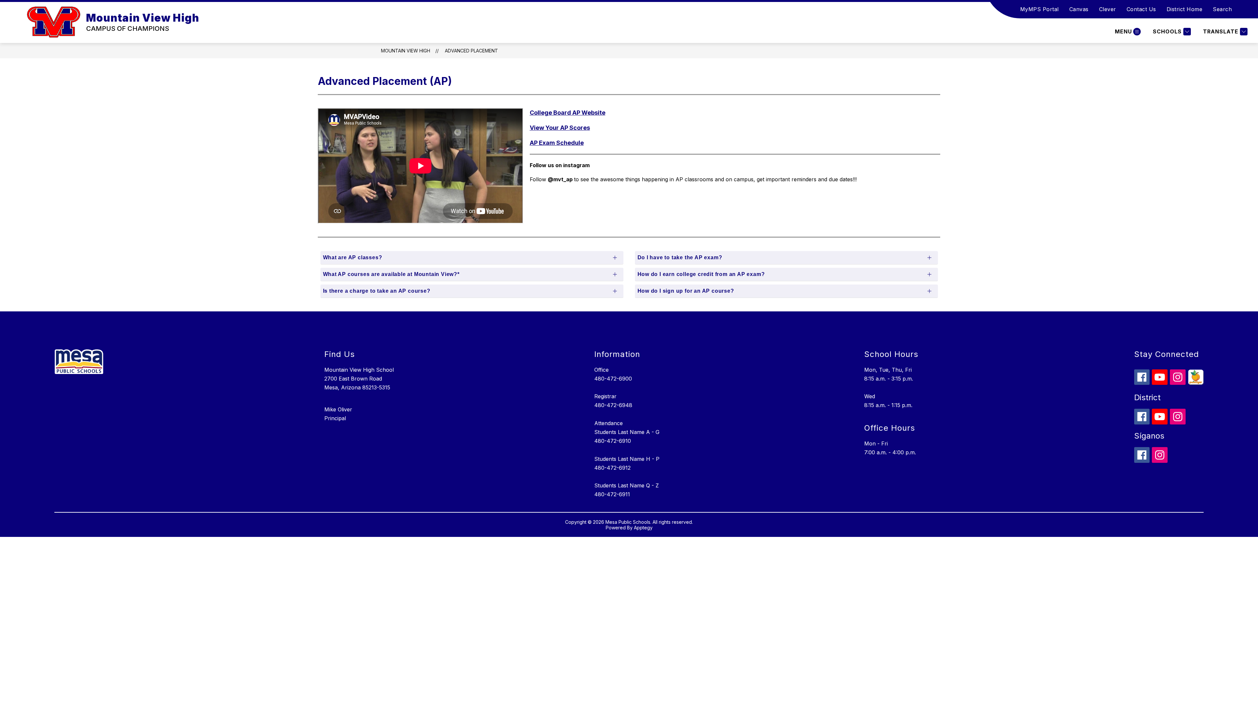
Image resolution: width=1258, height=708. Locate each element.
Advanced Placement (471, 50)
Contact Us (1141, 9)
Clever (1107, 9)
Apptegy (643, 527)
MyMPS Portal (1039, 9)
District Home (1185, 9)
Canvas (1079, 9)
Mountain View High (405, 50)
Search (1222, 9)
